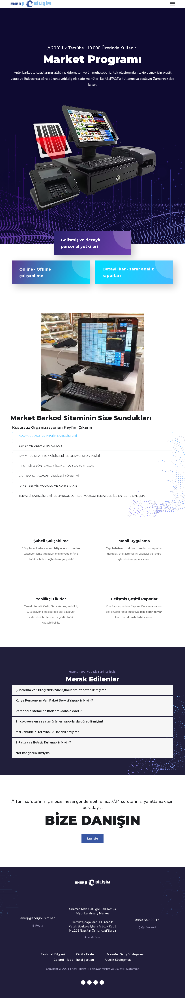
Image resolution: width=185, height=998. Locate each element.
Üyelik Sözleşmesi (118, 959)
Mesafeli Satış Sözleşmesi (125, 954)
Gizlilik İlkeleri (86, 954)
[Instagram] (102, 982)
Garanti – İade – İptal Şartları (73, 959)
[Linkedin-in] (95, 982)
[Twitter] (83, 982)
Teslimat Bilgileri (53, 954)
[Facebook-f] (89, 982)
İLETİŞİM (92, 838)
